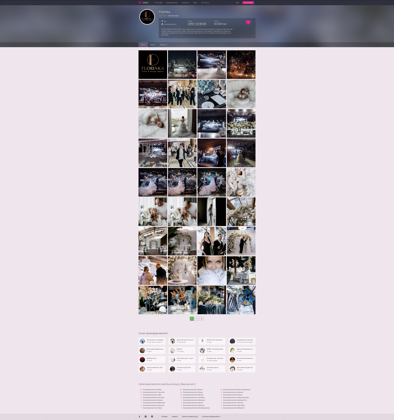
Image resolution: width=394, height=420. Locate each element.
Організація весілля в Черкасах (193, 405)
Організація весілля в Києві (152, 389)
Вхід (237, 2)
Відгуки (164, 45)
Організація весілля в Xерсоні (193, 402)
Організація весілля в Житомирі (234, 405)
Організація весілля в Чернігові (153, 405)
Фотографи (158, 2)
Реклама (164, 416)
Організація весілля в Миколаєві (154, 402)
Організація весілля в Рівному (193, 395)
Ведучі (195, 2)
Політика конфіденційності (211, 416)
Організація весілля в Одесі (152, 395)
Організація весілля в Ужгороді (153, 397)
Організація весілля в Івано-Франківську (236, 389)
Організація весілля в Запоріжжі (194, 400)
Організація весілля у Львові (192, 389)
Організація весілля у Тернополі (154, 392)
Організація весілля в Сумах (152, 408)
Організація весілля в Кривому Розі (235, 400)
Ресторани (205, 2)
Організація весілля (170, 24)
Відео (152, 45)
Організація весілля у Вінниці (153, 400)
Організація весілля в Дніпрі (232, 395)
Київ (165, 21)
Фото (143, 45)
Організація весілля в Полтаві (233, 402)
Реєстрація (248, 2)
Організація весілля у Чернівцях (194, 397)
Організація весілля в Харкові (233, 392)
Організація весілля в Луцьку (193, 392)
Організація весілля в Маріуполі (234, 408)
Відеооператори (172, 2)
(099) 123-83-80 (197, 23)
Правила (175, 416)
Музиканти (185, 2)
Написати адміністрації (190, 416)
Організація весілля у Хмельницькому (236, 397)
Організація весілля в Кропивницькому (196, 408)
